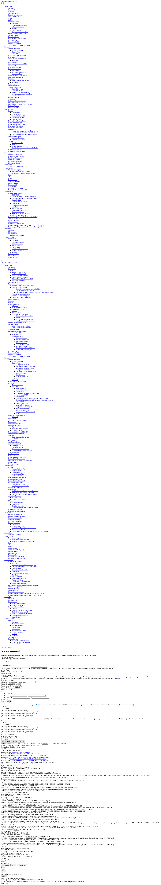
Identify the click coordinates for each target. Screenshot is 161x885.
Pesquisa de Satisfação (14, 43)
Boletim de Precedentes (15, 158)
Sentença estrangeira (14, 107)
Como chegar (16, 247)
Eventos (14, 28)
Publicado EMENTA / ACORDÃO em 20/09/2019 (27, 791)
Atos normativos (13, 222)
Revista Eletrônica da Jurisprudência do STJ (25, 131)
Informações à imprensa (15, 170)
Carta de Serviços (13, 254)
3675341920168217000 (23, 777)
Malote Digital (16, 617)
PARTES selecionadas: (7, 734)
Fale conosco (12, 239)
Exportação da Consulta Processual (26, 371)
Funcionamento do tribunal (20, 205)
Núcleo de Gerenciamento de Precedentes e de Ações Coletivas (34, 400)
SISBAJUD (11, 99)
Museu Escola (20, 317)
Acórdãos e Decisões (14, 136)
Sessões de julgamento (14, 87)
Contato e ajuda (9, 237)
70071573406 (35, 777)
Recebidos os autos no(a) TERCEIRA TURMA (27, 804)
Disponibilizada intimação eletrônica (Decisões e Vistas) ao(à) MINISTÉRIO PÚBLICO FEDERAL (43, 828)
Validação (15, 82)
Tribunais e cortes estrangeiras (21, 296)
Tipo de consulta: (6, 668)
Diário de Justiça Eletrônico (20, 202)
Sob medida (7, 228)
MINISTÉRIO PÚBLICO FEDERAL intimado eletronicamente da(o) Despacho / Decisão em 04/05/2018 (45, 818)
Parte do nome (58, 705)
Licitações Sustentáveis (22, 344)
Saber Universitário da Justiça (24, 319)
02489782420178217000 (67, 775)
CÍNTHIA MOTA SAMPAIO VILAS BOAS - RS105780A (28, 759)
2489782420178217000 (143, 775)
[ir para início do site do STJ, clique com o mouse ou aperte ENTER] (3, 3)
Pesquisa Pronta (16, 114)
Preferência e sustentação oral (20, 92)
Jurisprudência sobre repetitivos (25, 407)
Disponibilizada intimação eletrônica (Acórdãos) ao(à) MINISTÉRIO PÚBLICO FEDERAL (41, 789)
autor (4, 703)
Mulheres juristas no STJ (19, 274)
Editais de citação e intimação (17, 101)
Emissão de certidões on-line (20, 80)
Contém (40, 705)
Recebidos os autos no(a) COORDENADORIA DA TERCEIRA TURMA (35, 840)
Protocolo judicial (13, 106)
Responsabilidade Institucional (17, 38)
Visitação (14, 252)
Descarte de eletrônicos (22, 339)
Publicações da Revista (15, 127)
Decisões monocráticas (18, 139)
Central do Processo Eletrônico (17, 59)
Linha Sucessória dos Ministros (21, 326)
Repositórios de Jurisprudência (21, 213)
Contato (14, 608)
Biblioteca (15, 23)
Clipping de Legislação (15, 218)
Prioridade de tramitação (19, 210)
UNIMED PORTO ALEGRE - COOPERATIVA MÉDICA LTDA (30, 757)
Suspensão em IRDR (22, 395)
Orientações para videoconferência (22, 94)
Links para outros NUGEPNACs (25, 412)
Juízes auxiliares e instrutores (20, 277)
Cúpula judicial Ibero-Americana (21, 297)
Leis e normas (8, 191)
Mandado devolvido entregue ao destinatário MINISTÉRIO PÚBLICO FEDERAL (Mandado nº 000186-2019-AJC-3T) (48, 811)
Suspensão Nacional (14, 159)
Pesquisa (10, 111)
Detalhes (3, 747)
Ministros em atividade (18, 272)
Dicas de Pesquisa (17, 119)
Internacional (8, 165)
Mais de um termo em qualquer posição (76, 705)
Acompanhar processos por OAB (25, 366)
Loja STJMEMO (13, 40)
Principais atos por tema (15, 193)
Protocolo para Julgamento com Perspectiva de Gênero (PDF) (26, 225)
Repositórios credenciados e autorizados (23, 133)
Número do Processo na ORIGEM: (11, 688)
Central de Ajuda (13, 257)
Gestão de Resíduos (21, 338)
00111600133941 (23, 775)
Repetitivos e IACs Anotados (16, 156)
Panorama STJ (12, 185)
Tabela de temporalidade (19, 215)
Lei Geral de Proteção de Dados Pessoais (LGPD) (23, 217)
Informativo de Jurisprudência (17, 121)
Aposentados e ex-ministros (20, 275)
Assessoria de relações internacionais (23, 285)
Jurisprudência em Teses (15, 122)
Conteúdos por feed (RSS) (16, 181)
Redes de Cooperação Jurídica (21, 294)
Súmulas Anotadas (17, 143)
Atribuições (11, 8)
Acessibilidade (16, 334)
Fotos (9, 175)
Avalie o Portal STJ (78, 881)
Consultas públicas (13, 37)
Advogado (11, 230)
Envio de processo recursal (20, 612)
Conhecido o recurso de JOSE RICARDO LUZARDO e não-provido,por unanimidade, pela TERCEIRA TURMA (47, 806)
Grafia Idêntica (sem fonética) (110, 705)
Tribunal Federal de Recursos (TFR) (22, 279)
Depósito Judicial (17, 74)
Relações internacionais (15, 15)
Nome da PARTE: (6, 701)
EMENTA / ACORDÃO (8, 796)
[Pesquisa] (18, 262)
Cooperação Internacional (15, 166)
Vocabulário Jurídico (18, 117)
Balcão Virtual (16, 245)
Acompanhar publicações (23, 370)
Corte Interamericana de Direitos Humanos (24, 134)
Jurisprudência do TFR (18, 116)
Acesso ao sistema (17, 50)
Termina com (95, 705)
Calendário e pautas (17, 89)
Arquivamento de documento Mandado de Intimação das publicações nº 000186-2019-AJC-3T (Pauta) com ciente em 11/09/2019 (51, 809)
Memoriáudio (12, 65)
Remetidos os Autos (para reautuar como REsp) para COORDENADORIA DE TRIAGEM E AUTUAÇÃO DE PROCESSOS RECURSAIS (55, 826)
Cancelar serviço (20, 375)
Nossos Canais (12, 180)
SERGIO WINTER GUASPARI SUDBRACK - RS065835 (28, 755)
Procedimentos (20, 396)
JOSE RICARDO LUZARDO (21, 752)
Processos (7, 47)
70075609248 (61, 777)
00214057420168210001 (36, 775)
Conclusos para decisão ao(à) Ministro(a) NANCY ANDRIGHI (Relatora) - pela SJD (37, 841)
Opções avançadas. (8, 707)
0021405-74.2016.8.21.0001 (21, 767)
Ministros (11, 11)
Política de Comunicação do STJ (17, 190)
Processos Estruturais (14, 67)
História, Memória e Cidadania (17, 33)
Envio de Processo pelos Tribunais (18, 55)
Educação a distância (18, 27)
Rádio (10, 178)
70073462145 (44, 777)
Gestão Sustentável (17, 336)
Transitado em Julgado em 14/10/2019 (24, 786)
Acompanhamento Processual (20, 640)
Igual (33, 705)
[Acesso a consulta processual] (87, 655)
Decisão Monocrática (7, 834)
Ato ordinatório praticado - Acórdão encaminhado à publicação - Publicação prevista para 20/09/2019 (43, 802)
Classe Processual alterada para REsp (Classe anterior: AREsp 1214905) (35, 821)
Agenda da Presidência (18, 280)
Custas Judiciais (16, 200)
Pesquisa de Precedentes (15, 154)
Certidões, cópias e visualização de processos (25, 198)
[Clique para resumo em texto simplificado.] (71, 784)
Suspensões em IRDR (18, 529)
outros (15, 703)
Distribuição (15, 203)
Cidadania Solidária (21, 343)
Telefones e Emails (17, 244)
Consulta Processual (14, 48)
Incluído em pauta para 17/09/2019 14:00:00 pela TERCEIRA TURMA (34, 816)
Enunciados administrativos (16, 223)
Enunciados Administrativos (16, 151)
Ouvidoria (15, 207)
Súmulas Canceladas (18, 146)
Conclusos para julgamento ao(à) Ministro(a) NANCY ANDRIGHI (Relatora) (35, 819)
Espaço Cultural (16, 30)
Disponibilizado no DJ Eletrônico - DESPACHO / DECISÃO (31, 836)
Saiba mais (15, 53)
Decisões (12, 747)
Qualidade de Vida (21, 346)
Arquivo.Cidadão (13, 35)
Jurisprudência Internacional (16, 124)
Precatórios (11, 84)
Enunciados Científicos (15, 149)
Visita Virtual (12, 255)
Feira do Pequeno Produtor (23, 349)
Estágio (10, 20)
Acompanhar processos (22, 364)
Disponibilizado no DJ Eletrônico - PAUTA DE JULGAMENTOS (33, 814)
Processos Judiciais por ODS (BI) (18, 75)
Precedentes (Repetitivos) (15, 126)
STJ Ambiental (16, 333)
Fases (8, 747)
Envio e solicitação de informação (22, 613)
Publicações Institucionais (19, 25)
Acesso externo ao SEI (18, 603)
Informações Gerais (14, 163)
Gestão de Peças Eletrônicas (20, 615)
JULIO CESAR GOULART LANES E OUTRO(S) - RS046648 (29, 760)
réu (9, 703)
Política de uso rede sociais (16, 188)
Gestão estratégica (13, 16)
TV (9, 176)
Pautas (23, 747)
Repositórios (12, 129)
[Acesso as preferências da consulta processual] (39, 655)
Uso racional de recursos (23, 341)
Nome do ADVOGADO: (8, 719)
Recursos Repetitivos (22, 390)
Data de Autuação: (6, 693)
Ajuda (17, 413)
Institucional (8, 6)
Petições (18, 747)
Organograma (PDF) (14, 13)
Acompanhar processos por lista (25, 368)
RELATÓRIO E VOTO (8, 797)
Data (5, 692)
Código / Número (9, 680)
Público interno (12, 232)
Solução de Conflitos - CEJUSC (17, 64)
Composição (12, 10)
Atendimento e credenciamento (21, 171)
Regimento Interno (13, 220)
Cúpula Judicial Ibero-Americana (25, 290)
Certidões (11, 79)
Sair (17, 378)
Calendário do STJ (13, 42)
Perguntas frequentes (7, 657)
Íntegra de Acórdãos (18, 138)
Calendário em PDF (18, 90)
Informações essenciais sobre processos (23, 173)
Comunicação (8, 168)
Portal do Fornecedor (18, 605)
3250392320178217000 (8, 777)
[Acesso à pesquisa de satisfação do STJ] (13, 655)
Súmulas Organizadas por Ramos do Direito (25, 148)
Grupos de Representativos (23, 408)
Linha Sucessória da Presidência (21, 327)
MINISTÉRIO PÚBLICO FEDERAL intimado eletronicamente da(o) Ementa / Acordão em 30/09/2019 (44, 787)
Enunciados (15, 144)
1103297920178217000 (114, 775)
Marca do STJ (12, 186)
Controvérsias (20, 391)
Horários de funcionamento (20, 249)
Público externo (12, 233)
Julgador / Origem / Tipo (11, 738)
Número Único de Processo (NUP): (11, 686)
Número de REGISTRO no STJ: (10, 684)
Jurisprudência (8, 109)
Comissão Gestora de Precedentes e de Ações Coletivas (32, 398)
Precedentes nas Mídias (15, 161)
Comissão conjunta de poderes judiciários (28, 289)
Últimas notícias (13, 183)
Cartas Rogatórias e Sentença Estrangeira (24, 196)
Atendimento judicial (18, 242)
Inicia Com (48, 705)
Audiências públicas (14, 85)
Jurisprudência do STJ (18, 112)
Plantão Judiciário (13, 97)
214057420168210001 (128, 775)
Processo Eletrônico (18, 212)
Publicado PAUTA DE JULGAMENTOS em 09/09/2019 (29, 813)
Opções (6, 739)
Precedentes (11, 57)
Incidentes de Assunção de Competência (27, 393)
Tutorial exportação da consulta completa (13, 658)
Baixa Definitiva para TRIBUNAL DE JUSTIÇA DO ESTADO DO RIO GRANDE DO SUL (40, 784)
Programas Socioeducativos (20, 32)
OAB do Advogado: (7, 690)
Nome (6, 699)
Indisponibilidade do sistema (16, 102)
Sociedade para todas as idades (25, 321)
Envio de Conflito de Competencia (22, 610)
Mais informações (6, 673)
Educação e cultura (13, 22)
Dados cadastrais (21, 373)
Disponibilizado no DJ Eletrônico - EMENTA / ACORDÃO (31, 801)
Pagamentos (15, 70)
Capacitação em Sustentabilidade (25, 348)
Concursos (11, 18)
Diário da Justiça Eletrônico (16, 77)
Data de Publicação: (6, 697)
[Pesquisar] (1, 260)
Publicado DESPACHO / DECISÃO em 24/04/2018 (28, 829)
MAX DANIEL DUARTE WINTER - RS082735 (25, 754)
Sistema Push (16, 52)
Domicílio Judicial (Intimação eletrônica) (20, 104)
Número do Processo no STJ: (9, 682)
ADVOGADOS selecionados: (10, 736)
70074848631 (52, 777)
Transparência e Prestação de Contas (19, 45)
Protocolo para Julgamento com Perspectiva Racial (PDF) (25, 227)
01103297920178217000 (51, 775)
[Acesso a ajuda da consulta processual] (66, 655)
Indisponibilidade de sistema (20, 72)
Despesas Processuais (14, 69)
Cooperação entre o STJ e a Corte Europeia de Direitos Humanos (35, 292)
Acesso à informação (18, 250)
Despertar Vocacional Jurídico (24, 316)
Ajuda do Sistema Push (22, 376)
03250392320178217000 (83, 775)
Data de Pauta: (5, 695)
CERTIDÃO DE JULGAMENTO (11, 799)
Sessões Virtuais (16, 96)
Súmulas (10, 141)
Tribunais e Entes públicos (16, 235)
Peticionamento (12, 62)
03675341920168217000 (98, 775)
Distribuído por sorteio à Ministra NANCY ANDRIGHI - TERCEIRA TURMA (36, 843)
